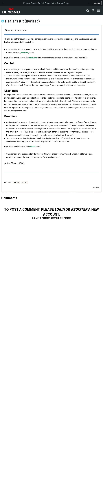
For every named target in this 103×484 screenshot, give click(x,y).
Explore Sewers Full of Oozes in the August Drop (46, 3)
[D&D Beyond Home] (11, 10)
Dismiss (97, 3)
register (79, 209)
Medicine (24, 52)
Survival (32, 147)
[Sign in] (93, 10)
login (60, 209)
